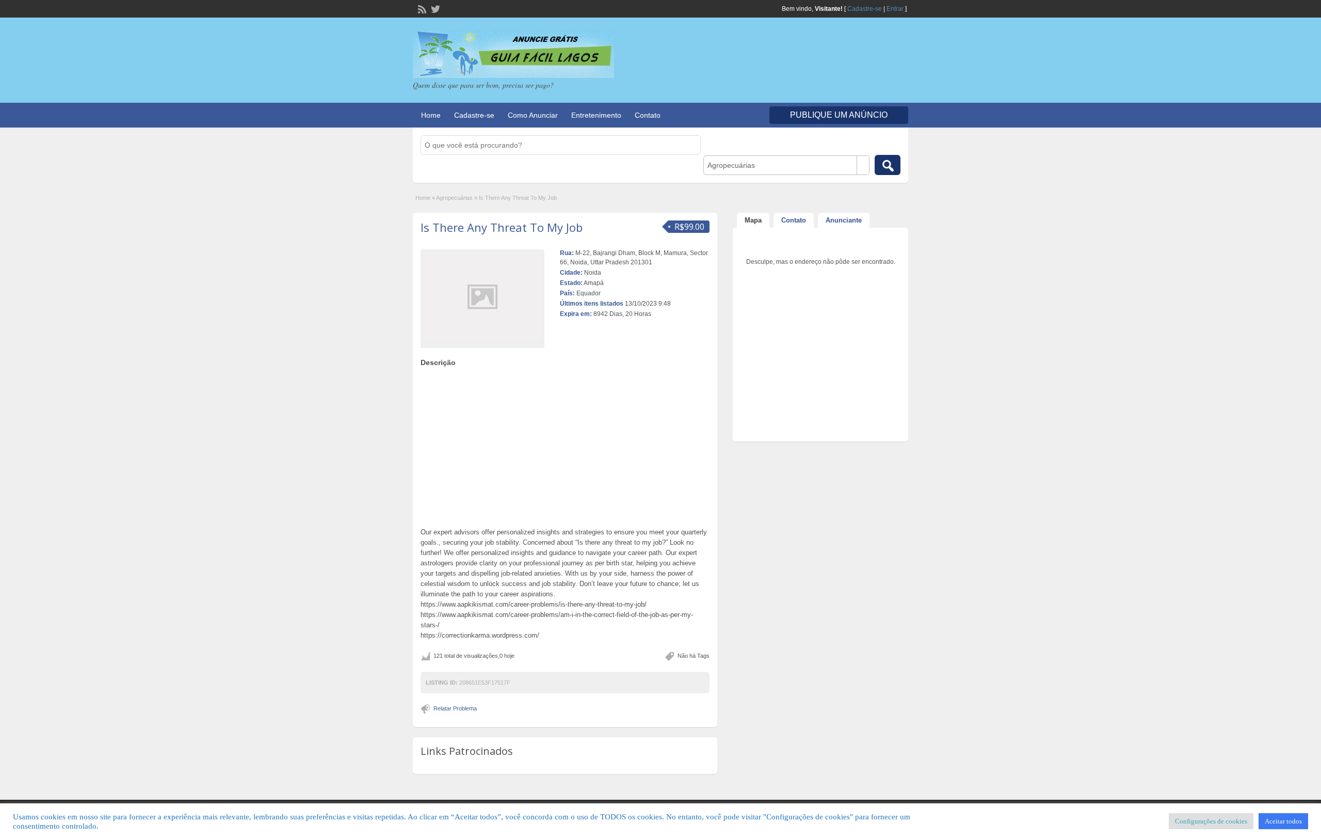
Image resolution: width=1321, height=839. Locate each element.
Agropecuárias (454, 198)
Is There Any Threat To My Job (502, 227)
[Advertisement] (565, 444)
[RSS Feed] (421, 8)
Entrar (895, 8)
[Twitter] (434, 8)
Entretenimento (596, 115)
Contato (647, 115)
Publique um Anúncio (839, 114)
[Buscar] (887, 165)
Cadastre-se (864, 8)
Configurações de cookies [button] (1211, 821)
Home (431, 115)
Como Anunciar (533, 115)
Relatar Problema (455, 708)
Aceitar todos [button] (1283, 821)
